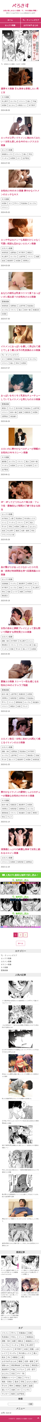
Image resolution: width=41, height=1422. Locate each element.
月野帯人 (26, 261)
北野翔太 (13, 252)
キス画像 (5, 97)
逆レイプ (26, 649)
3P (27, 522)
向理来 (4, 105)
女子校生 (5, 518)
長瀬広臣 (36, 310)
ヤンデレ (13, 1353)
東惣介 (29, 252)
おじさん (12, 105)
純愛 (37, 256)
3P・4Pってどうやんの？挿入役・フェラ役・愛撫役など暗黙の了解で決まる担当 (20, 506)
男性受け (5, 596)
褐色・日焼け (7, 1382)
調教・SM (5, 641)
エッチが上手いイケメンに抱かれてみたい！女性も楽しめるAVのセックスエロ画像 (20, 141)
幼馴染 (15, 1357)
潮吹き (20, 1341)
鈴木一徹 (27, 310)
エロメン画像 (7, 248)
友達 (3, 261)
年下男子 (32, 105)
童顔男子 (10, 261)
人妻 (11, 518)
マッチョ (5, 158)
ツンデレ (26, 1390)
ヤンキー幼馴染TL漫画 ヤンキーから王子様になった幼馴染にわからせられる (9, 1272)
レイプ (15, 592)
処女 (3, 1357)
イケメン (22, 101)
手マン (16, 203)
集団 (17, 531)
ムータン (20, 465)
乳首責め (24, 203)
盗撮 (20, 412)
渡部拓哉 (19, 702)
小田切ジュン (22, 105)
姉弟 (20, 587)
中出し (14, 1337)
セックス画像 (10, 25)
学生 (30, 154)
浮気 (10, 526)
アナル (26, 1378)
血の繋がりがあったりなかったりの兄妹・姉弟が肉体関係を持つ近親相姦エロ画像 (20, 571)
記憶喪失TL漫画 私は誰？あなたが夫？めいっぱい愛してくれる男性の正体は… (9, 1295)
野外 (11, 1386)
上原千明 (22, 256)
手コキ (4, 526)
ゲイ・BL (21, 1373)
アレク (11, 408)
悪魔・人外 (34, 1349)
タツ (18, 158)
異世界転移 (15, 1365)
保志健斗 (13, 416)
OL (9, 1357)
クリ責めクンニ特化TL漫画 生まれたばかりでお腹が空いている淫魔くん (30, 1272)
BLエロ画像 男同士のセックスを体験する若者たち (16, 1098)
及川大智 (19, 408)
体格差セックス (7, 154)
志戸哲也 (26, 158)
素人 (29, 101)
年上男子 (5, 101)
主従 (13, 1373)
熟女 (20, 1378)
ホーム (10, 20)
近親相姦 (5, 583)
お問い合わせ (6, 1413)
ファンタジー (7, 1349)
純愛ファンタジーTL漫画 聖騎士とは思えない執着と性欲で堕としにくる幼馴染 (9, 1317)
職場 (20, 1361)
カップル (13, 101)
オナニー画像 (6, 964)
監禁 (25, 1386)
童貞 (16, 1382)
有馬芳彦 (5, 252)
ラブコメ (20, 1369)
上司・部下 (31, 1369)
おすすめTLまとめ (31, 25)
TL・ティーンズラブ (31, 20)
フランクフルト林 (8, 535)
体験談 (18, 1386)
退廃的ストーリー (9, 1378)
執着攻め (30, 1337)
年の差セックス (29, 518)
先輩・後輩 (25, 531)
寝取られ (24, 526)
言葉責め (22, 1333)
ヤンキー (5, 1394)
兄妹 (8, 592)
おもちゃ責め (32, 1382)
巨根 (11, 649)
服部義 (9, 359)
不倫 (34, 101)
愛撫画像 (5, 301)
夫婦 (13, 1390)
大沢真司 (29, 465)
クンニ (25, 359)
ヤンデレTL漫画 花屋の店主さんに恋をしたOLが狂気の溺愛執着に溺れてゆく (30, 1295)
